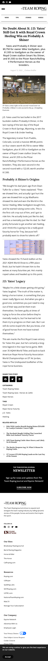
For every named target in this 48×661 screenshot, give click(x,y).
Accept (8, 657)
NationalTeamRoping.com (14, 597)
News (7, 17)
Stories (28, 17)
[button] (5, 379)
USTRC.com (8, 593)
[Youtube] (10, 2)
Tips (17, 17)
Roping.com (8, 576)
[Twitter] (12, 527)
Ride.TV (6, 601)
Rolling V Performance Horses (23, 161)
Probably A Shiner (27, 121)
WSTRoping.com (10, 589)
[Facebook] (3, 2)
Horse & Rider (9, 554)
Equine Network (10, 619)
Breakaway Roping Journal (14, 546)
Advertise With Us (10, 623)
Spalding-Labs (9, 585)
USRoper (7, 580)
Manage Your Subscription (14, 606)
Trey (22, 231)
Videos (40, 17)
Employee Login (10, 628)
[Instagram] (7, 2)
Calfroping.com (9, 562)
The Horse (8, 558)
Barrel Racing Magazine (12, 550)
